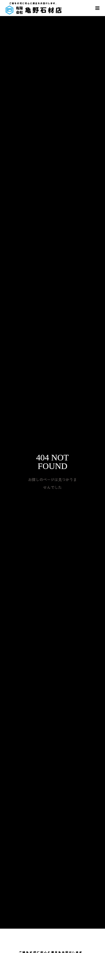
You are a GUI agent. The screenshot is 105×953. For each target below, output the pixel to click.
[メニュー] (97, 8)
